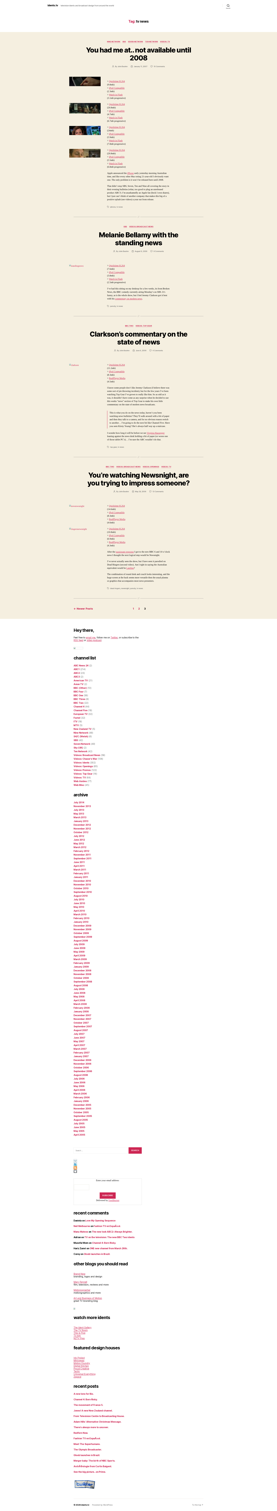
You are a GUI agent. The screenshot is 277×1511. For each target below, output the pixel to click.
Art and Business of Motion (88, 1298)
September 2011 (82, 858)
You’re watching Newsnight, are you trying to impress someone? (138, 479)
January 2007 (81, 1056)
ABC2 (77, 673)
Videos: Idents (81, 762)
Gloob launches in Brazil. (97, 1254)
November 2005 (82, 1108)
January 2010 (81, 922)
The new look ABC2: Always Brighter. (112, 1231)
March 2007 (80, 1049)
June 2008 (79, 993)
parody (113, 306)
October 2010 (81, 888)
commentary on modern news (128, 298)
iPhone (130, 173)
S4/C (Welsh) (81, 736)
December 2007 (82, 1015)
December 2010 (82, 881)
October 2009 (81, 933)
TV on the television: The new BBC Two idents (109, 1237)
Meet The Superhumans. (87, 1444)
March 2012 (80, 847)
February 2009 (82, 963)
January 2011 (81, 877)
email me (90, 637)
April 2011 (79, 866)
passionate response (125, 551)
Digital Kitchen (81, 1366)
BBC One (78, 695)
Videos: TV (165, 42)
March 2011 (80, 869)
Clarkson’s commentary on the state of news (138, 338)
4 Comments (158, 350)
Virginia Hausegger (156, 433)
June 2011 (79, 862)
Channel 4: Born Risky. (104, 1243)
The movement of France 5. (88, 1405)
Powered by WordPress (102, 1505)
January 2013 (81, 821)
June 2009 (79, 948)
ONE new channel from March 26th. (108, 1248)
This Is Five (79, 1333)
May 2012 (79, 843)
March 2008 (80, 1004)
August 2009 (81, 940)
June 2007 (79, 1037)
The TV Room (81, 1330)
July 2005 (79, 1123)
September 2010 (83, 892)
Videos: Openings (151, 467)
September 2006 (83, 1071)
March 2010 (80, 914)
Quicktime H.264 (117, 81)
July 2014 (79, 802)
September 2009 (83, 937)
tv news (120, 207)
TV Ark (77, 1335)
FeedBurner (114, 1200)
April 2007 (79, 1045)
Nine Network (113, 42)
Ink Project (79, 1357)
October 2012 (81, 832)
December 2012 (82, 825)
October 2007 (81, 1022)
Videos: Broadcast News (141, 227)
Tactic (77, 1371)
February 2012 (81, 851)
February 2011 (81, 873)
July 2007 (79, 1034)
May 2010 (79, 907)
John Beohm (123, 66)
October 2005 (81, 1112)
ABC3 (77, 676)
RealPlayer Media (117, 378)
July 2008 (79, 989)
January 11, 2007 (140, 66)
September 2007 (83, 1026)
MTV (76, 725)
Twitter (114, 637)
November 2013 (82, 806)
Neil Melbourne (82, 1226)
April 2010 (79, 910)
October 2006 (81, 1067)
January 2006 (81, 1101)
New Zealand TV (83, 729)
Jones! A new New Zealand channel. (93, 1410)
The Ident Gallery (82, 1327)
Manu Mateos (81, 1231)
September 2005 (83, 1116)
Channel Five (81, 710)
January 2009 (81, 966)
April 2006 (79, 1090)
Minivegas (79, 1360)
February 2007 (82, 1052)
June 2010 (79, 903)
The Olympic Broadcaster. (88, 1449)
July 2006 (79, 1078)
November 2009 (82, 929)
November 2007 (82, 1019)
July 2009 (79, 944)
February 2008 (82, 1008)
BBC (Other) (80, 688)
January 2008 (81, 1011)
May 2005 (79, 1131)
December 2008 (82, 970)
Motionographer (82, 1290)
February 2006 (82, 1097)
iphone (113, 207)
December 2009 (82, 925)
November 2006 (82, 1063)
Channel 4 (79, 706)
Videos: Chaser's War (85, 759)
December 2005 (82, 1105)
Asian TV (79, 684)
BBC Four (79, 691)
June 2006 (79, 1082)
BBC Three (79, 699)
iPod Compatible (117, 88)
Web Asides (80, 781)
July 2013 (79, 810)
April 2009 (79, 955)
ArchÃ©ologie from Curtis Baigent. (93, 1466)
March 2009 (80, 959)
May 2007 (79, 1041)
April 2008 (79, 1000)
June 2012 (79, 839)
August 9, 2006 (141, 251)
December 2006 (82, 1060)
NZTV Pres (79, 1338)
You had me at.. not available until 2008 (138, 54)
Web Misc (79, 785)
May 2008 (79, 996)
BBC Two (129, 326)
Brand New (79, 1273)
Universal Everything (85, 1374)
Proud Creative (81, 1368)
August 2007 (81, 1030)
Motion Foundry (82, 1363)
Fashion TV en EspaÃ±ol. (107, 1226)
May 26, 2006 (140, 491)
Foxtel (77, 717)
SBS (124, 42)
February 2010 (81, 918)
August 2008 (81, 985)
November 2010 (82, 884)
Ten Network (151, 42)
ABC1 (77, 669)
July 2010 (79, 899)
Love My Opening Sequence (100, 1220)
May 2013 (79, 813)
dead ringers (115, 588)
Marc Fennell (80, 1282)
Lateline (130, 568)
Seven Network (135, 42)
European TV (81, 714)
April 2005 (79, 1134)
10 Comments (159, 66)
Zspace (77, 1376)
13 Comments (157, 491)
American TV (81, 680)
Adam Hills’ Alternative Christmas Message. (97, 1421)
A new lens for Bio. (84, 1394)
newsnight (125, 588)
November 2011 (82, 854)
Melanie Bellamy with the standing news (138, 239)
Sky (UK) (78, 747)
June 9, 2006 (141, 350)
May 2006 (79, 1086)
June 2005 (79, 1127)
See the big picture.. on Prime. (90, 1472)
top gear (113, 447)
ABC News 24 (81, 665)
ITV (75, 721)
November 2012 (82, 828)
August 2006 (81, 1075)
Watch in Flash (116, 94)
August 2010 (81, 896)
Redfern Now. (81, 1433)
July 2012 (79, 836)
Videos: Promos (82, 770)
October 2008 (81, 978)
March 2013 (80, 817)
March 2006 (80, 1093)
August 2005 (81, 1120)
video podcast (94, 640)
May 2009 (79, 951)
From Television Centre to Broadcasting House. (99, 1416)
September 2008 (83, 981)
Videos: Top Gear (144, 326)
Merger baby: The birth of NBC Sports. (94, 1460)
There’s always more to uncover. (91, 1427)
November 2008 (82, 974)
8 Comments (159, 251)
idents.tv (53, 5)
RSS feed (78, 640)
